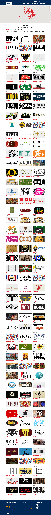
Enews (7, 507)
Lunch (19, 31)
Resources (42, 3)
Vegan (43, 31)
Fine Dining (43, 29)
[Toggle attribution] (50, 21)
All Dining (8, 29)
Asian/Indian (15, 29)
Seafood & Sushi (31, 31)
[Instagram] (35, 1)
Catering (35, 29)
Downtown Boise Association (15, 512)
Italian (11, 31)
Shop (28, 3)
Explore (36, 3)
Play (24, 3)
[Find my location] (50, 10)
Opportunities (24, 506)
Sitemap (42, 512)
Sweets (40, 31)
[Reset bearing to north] (50, 8)
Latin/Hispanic (15, 31)
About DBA (24, 503)
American (11, 29)
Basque (19, 29)
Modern (22, 31)
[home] (9, 3)
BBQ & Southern (23, 29)
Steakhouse (36, 31)
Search (44, 512)
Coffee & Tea (38, 29)
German (8, 31)
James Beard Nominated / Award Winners (25, 33)
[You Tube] (36, 1)
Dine (32, 3)
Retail (27, 31)
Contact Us (24, 505)
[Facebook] (34, 1)
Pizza (24, 31)
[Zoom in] (50, 6)
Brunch (31, 29)
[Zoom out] (50, 7)
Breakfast (28, 29)
